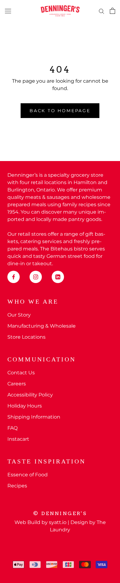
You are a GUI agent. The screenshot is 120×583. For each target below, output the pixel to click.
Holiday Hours (24, 406)
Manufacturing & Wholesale (41, 326)
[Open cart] (112, 11)
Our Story (19, 315)
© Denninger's (60, 513)
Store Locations (26, 337)
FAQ (12, 428)
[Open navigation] (8, 10)
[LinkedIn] (58, 277)
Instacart (18, 439)
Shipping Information (33, 417)
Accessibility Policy (30, 395)
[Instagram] (36, 277)
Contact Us (21, 373)
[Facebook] (13, 277)
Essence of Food (27, 475)
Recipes (17, 486)
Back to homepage (60, 110)
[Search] (101, 10)
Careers (16, 384)
